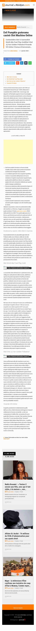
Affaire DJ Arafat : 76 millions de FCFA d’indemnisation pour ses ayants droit (17, 536)
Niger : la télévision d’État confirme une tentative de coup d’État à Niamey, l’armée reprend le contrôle (18, 583)
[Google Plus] (17, 63)
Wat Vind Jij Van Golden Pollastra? (16, 81)
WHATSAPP (6, 439)
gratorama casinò (21, 211)
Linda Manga (13, 51)
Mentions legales (18, 608)
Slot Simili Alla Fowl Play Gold (14, 79)
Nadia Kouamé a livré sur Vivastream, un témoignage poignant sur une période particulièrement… (16, 496)
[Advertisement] (18, 151)
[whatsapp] (30, 63)
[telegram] (26, 63)
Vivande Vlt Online (11, 83)
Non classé (10, 10)
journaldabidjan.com (23, 615)
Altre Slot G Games (12, 77)
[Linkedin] (21, 63)
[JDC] (15, 5)
